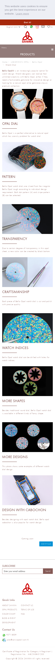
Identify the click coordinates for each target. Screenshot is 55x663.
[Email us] (43, 26)
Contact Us (27, 605)
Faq (23, 614)
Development (9, 622)
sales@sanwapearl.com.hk (18, 640)
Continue (46, 544)
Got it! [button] (27, 22)
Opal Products (9, 609)
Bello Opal (37, 62)
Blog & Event (9, 618)
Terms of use (27, 609)
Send (47, 571)
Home (4, 62)
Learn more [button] (22, 14)
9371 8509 (11, 635)
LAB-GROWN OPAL (20, 62)
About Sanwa (9, 605)
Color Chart (8, 614)
